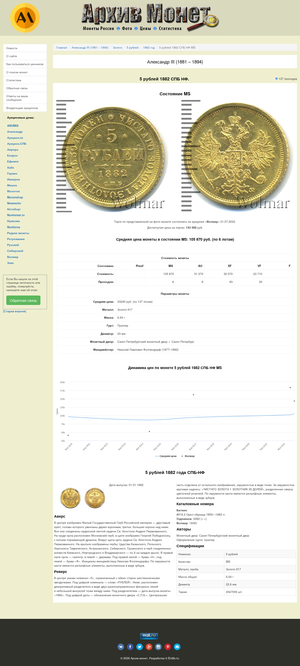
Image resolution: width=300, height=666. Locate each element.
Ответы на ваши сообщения (17, 98)
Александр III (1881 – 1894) (90, 47)
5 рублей (133, 47)
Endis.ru (173, 658)
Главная (61, 47)
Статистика (13, 80)
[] (14, 311)
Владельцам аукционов (22, 108)
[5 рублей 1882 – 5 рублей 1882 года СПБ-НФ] (70, 498)
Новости (11, 48)
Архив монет (139, 658)
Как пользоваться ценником (24, 64)
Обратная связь (17, 88)
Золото (117, 47)
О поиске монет (17, 72)
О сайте (11, 56)
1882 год (149, 47)
